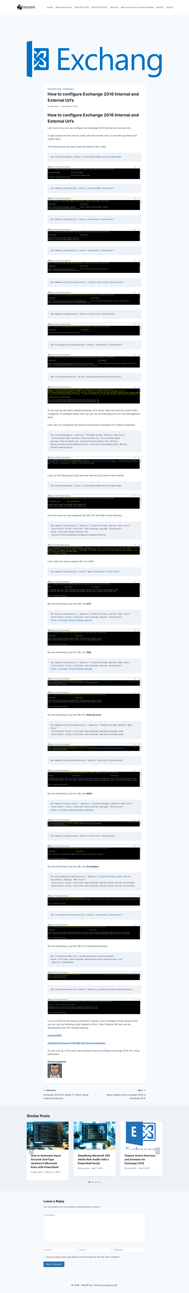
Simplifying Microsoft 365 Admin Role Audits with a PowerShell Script (94, 1159)
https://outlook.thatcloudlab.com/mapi (72, 810)
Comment (50, 1215)
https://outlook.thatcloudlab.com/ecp (71, 620)
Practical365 (54, 1035)
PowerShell (68, 89)
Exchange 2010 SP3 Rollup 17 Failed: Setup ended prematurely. (65, 1094)
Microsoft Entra (99, 7)
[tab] (89, 1182)
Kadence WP (111, 1285)
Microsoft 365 (82, 7)
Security (114, 7)
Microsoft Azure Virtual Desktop (137, 7)
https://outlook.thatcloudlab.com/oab (71, 669)
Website (119, 1250)
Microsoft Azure (64, 7)
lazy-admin (54, 106)
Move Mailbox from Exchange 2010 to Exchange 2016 (126, 1094)
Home (50, 7)
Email (83, 1250)
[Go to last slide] (31, 1150)
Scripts (169, 7)
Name (49, 1250)
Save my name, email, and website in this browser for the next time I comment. (83, 1257)
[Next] (157, 1150)
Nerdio (159, 7)
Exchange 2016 (54, 89)
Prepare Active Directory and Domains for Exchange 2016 (140, 1159)
